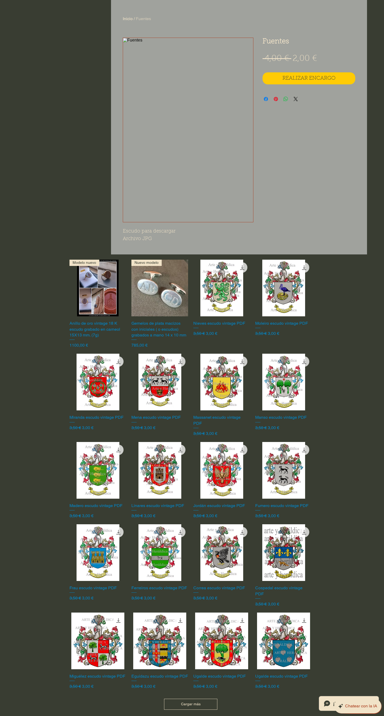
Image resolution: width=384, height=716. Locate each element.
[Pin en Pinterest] (276, 99)
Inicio (128, 18)
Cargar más (191, 704)
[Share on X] (296, 99)
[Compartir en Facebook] (266, 99)
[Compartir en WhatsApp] (286, 99)
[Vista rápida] (221, 288)
